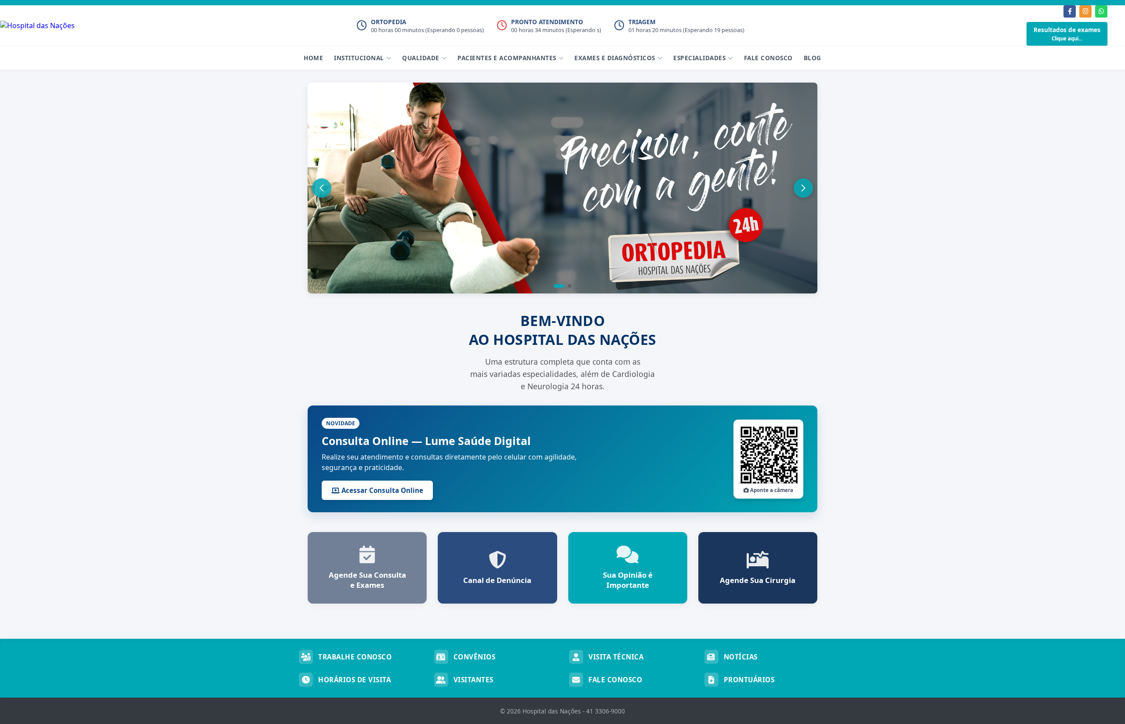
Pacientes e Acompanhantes (506, 58)
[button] (559, 286)
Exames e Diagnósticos (614, 58)
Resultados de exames (1067, 33)
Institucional (359, 58)
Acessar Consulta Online (381, 490)
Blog (812, 58)
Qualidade (420, 58)
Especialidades (699, 58)
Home (313, 58)
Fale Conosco (768, 58)
